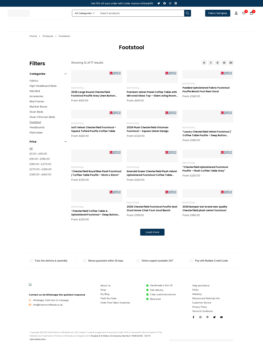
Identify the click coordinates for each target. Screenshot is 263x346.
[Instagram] (170, 3)
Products (48, 36)
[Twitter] (159, 3)
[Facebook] (164, 3)
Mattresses (36, 132)
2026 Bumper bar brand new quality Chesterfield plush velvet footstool (204, 208)
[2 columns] (210, 62)
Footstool (35, 122)
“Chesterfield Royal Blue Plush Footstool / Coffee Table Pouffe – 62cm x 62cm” (96, 173)
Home (33, 36)
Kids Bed (35, 91)
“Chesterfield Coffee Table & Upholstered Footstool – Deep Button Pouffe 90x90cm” (94, 214)
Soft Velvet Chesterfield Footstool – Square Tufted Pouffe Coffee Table (93, 129)
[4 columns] (224, 62)
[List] (204, 62)
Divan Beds (36, 111)
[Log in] (236, 13)
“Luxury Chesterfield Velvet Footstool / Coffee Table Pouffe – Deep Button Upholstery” (206, 135)
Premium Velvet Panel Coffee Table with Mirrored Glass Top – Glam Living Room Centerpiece (152, 95)
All (31, 148)
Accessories (36, 96)
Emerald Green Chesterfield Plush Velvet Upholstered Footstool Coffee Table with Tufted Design (152, 175)
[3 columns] (217, 62)
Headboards (37, 127)
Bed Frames (37, 101)
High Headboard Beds (43, 85)
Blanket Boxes (38, 106)
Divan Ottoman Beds (42, 117)
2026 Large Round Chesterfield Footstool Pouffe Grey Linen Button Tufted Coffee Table (93, 95)
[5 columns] (230, 62)
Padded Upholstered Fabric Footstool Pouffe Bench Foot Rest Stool (206, 89)
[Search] (187, 13)
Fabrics (34, 80)
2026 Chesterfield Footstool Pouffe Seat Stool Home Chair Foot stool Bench (152, 208)
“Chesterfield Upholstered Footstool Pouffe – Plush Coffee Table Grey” (205, 168)
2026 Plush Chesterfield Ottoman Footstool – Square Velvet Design (147, 129)
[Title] (221, 317)
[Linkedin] (175, 3)
